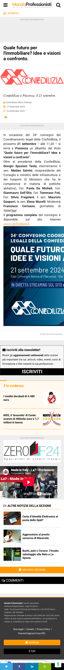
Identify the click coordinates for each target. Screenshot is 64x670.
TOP (32, 651)
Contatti (30, 629)
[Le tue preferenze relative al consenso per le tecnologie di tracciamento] (58, 664)
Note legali (18, 629)
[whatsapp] (44, 666)
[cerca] (58, 5)
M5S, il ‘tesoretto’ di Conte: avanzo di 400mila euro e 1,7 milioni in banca (21, 419)
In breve (13, 13)
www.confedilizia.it (16, 224)
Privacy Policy (43, 629)
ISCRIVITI (32, 371)
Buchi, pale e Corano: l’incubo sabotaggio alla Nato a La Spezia (40, 554)
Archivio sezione (33, 569)
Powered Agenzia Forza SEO (31, 633)
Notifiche (33, 642)
